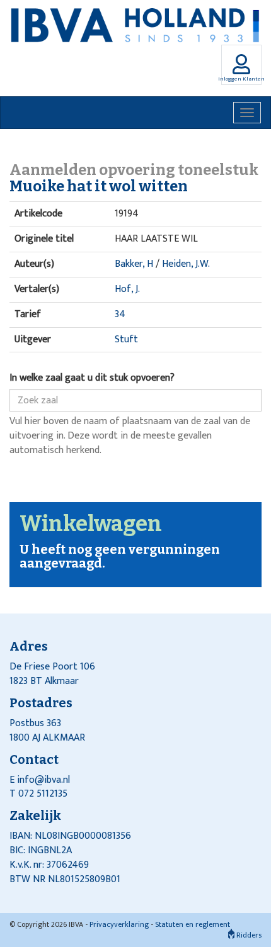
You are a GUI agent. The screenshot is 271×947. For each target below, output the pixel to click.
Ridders (248, 935)
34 (120, 314)
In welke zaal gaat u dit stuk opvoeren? (92, 378)
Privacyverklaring (119, 924)
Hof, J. (127, 289)
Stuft (126, 339)
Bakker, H (134, 263)
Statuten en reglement (192, 924)
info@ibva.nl (43, 779)
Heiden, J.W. (186, 263)
